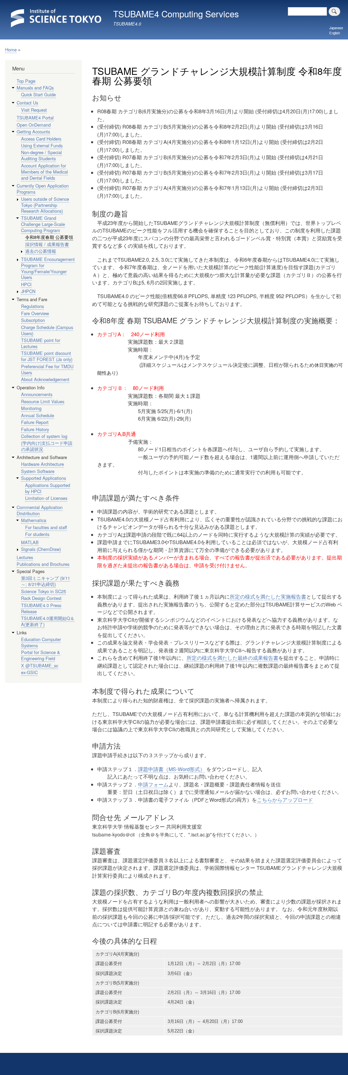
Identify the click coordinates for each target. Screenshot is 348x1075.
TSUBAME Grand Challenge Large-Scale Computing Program (43, 224)
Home (11, 49)
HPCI (26, 284)
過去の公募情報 (40, 251)
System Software (37, 471)
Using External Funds (42, 145)
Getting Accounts (33, 131)
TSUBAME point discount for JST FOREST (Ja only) (46, 356)
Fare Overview (35, 313)
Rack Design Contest (41, 598)
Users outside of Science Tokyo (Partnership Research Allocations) (45, 205)
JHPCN (28, 291)
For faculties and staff (46, 527)
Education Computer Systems (41, 642)
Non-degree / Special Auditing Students (41, 155)
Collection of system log (44, 436)
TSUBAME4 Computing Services (176, 13)
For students (37, 534)
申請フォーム (153, 784)
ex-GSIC (29, 672)
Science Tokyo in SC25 (43, 591)
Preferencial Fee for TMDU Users (47, 369)
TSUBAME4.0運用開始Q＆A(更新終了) (47, 621)
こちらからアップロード (285, 799)
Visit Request (34, 110)
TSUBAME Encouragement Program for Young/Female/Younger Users (48, 268)
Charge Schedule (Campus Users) (47, 330)
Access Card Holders (41, 138)
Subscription (33, 320)
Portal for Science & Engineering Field (40, 655)
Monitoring (31, 408)
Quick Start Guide (38, 94)
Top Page (26, 81)
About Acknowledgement (45, 379)
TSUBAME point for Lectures (40, 343)
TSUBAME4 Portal (35, 117)
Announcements (36, 394)
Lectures (25, 557)
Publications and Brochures (43, 564)
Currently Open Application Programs (43, 188)
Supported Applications (43, 478)
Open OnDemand (34, 124)
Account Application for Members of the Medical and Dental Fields (44, 171)
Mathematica (33, 520)
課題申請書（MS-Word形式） (171, 768)
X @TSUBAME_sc (39, 665)
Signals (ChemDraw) (41, 549)
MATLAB (30, 542)
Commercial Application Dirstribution (40, 510)
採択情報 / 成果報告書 (47, 244)
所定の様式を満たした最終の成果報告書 (232, 657)
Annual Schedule (37, 415)
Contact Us (27, 102)
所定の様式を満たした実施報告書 (268, 596)
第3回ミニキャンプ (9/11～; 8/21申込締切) (45, 581)
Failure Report (35, 422)
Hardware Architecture (42, 464)
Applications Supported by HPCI (47, 488)
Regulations (32, 306)
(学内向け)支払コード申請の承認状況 (46, 446)
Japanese (336, 28)
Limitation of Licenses (46, 498)
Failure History (35, 429)
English (334, 33)
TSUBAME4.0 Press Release (41, 608)
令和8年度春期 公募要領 (49, 237)
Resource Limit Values (42, 401)
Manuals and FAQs (35, 87)
